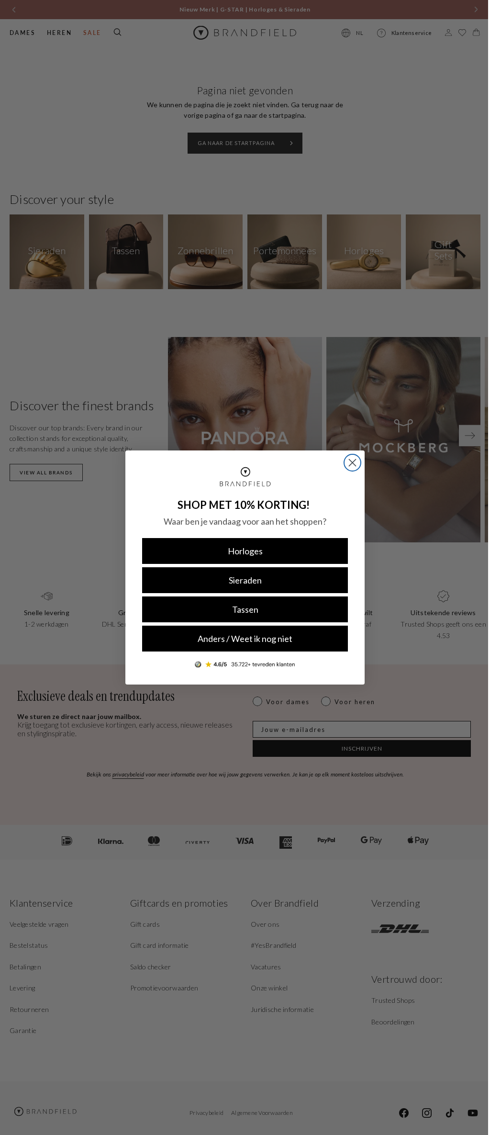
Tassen (241, 609)
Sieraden (241, 580)
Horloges (241, 551)
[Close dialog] (349, 462)
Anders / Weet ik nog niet (241, 638)
